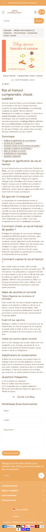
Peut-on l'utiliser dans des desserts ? (16, 384)
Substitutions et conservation (15, 153)
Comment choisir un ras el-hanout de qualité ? (22, 146)
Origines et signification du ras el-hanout (20, 140)
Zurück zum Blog (25, 396)
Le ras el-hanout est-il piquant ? (14, 381)
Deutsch (16, 516)
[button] (4, 12)
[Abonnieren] (41, 475)
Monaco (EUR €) (22, 510)
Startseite (7, 30)
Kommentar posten (11, 453)
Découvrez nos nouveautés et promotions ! (23, 3)
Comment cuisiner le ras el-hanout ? (18, 148)
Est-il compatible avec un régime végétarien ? (19, 386)
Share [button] (6, 84)
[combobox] (23, 21)
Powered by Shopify (35, 522)
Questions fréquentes (12, 156)
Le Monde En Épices (18, 522)
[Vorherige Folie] (4, 3)
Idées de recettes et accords (15, 151)
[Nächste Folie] (41, 3)
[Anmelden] (35, 12)
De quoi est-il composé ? (13, 143)
